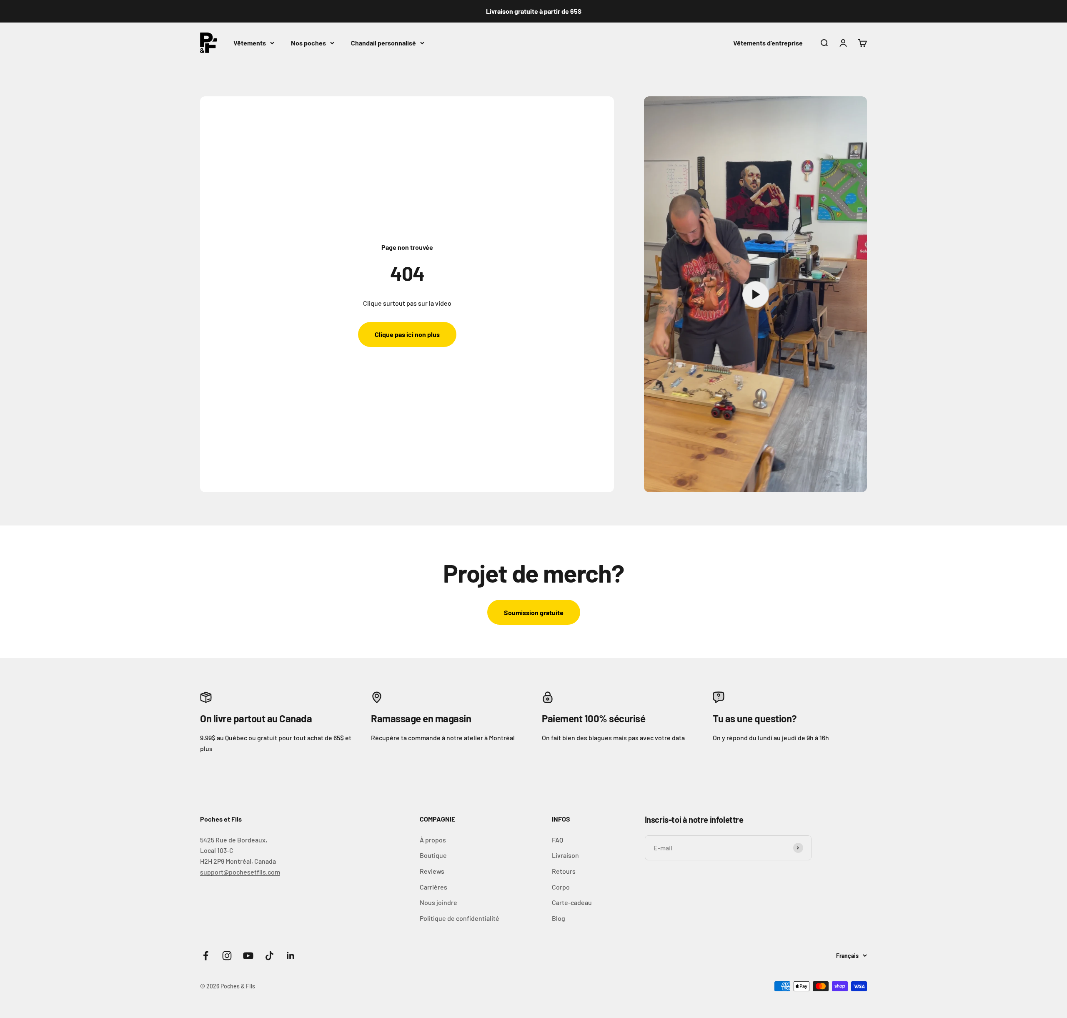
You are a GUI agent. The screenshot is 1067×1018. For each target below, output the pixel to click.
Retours (564, 871)
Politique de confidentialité (459, 918)
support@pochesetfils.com (240, 872)
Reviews (432, 871)
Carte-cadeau (572, 902)
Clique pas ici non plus (407, 334)
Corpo (561, 887)
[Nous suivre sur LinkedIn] (290, 955)
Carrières (433, 887)
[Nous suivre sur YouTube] (248, 955)
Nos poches (308, 43)
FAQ (557, 840)
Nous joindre (438, 902)
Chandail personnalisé (383, 43)
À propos (433, 840)
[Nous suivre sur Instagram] (227, 955)
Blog (558, 918)
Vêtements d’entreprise (768, 43)
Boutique (433, 855)
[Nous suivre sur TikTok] (269, 955)
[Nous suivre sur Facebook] (205, 955)
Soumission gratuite (534, 612)
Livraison (565, 855)
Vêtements (249, 43)
